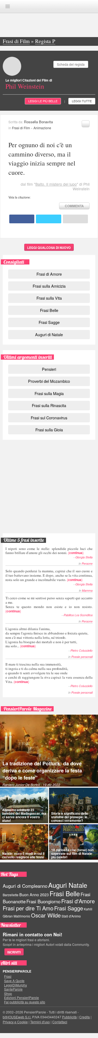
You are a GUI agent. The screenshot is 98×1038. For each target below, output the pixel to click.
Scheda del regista (71, 64)
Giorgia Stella (84, 557)
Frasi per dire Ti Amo (28, 908)
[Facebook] (21, 219)
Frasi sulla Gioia (49, 429)
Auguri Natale (67, 885)
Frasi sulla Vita (49, 298)
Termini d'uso (40, 1021)
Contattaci (59, 1021)
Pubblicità (69, 1017)
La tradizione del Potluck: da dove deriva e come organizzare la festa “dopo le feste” (42, 770)
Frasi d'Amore (78, 901)
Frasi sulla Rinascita (49, 405)
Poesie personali (82, 657)
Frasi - (49, 6)
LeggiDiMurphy (15, 985)
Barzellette (11, 894)
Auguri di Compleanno (25, 886)
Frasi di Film (21, 127)
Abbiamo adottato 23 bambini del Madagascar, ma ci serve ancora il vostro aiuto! (24, 815)
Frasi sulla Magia (49, 393)
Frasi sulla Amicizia (49, 286)
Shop (8, 993)
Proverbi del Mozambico (49, 381)
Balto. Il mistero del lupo (56, 184)
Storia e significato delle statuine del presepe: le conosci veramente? (69, 817)
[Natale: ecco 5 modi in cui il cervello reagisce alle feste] (24, 842)
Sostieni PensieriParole (49, 467)
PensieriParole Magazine (28, 709)
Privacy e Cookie (15, 1021)
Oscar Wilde (46, 915)
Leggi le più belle (42, 101)
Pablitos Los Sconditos (78, 615)
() (49, 550)
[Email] (75, 219)
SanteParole (13, 989)
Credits (84, 1017)
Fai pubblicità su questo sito (24, 1002)
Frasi (7, 976)
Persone (87, 563)
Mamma (87, 590)
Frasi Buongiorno (43, 901)
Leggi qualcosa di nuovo (49, 247)
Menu (8, 6)
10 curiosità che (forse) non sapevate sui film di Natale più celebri (72, 853)
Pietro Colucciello (82, 650)
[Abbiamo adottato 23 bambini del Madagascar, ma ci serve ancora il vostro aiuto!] (24, 805)
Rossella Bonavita (38, 121)
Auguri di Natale (49, 334)
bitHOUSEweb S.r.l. (17, 1017)
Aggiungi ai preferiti (86, 123)
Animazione (42, 127)
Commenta (74, 205)
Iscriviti (14, 952)
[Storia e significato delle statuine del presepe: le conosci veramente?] (73, 805)
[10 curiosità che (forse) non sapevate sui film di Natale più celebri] (73, 842)
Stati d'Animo (71, 916)
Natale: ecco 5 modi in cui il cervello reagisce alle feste (23, 855)
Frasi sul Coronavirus (49, 417)
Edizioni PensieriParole (21, 997)
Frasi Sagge (49, 322)
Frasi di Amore (49, 274)
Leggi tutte (82, 101)
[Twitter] (48, 219)
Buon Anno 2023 (34, 894)
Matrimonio (22, 916)
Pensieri (49, 369)
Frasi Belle (49, 310)
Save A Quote (14, 981)
